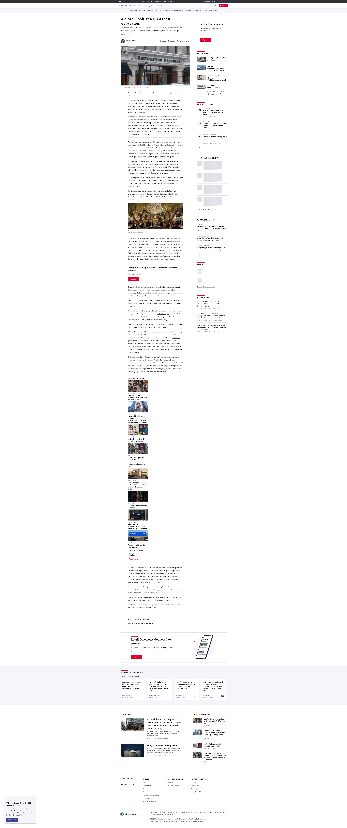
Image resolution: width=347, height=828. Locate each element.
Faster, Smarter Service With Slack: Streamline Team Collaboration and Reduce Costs (211, 327)
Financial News (197, 10)
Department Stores (177, 10)
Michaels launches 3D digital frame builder (212, 745)
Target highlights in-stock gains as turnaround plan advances (211, 249)
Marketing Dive (157, 1)
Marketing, (139, 623)
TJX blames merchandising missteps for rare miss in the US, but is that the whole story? (216, 89)
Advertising (170, 782)
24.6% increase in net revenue (158, 579)
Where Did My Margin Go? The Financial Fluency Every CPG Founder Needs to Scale (212, 304)
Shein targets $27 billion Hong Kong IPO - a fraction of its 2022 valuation (212, 227)
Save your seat (12, 819)
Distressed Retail (165, 10)
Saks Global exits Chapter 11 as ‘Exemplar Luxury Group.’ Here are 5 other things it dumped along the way (164, 724)
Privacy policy (154, 821)
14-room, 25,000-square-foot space (163, 180)
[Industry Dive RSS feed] (133, 785)
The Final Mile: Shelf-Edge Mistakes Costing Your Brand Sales (215, 112)
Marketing (142, 10)
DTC (156, 10)
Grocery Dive (149, 1)
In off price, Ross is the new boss (216, 59)
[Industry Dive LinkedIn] (122, 785)
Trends (205, 10)
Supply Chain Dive (167, 1)
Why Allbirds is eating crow (162, 745)
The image (123, 87)
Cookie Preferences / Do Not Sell (192, 821)
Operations (133, 10)
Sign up (224, 5)
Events (153, 6)
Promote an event (209, 287)
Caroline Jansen (131, 40)
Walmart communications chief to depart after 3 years (216, 68)
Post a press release (209, 209)
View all (199, 147)
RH (136, 232)
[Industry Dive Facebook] (126, 785)
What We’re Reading (149, 801)
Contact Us (146, 789)
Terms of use (164, 821)
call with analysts (163, 314)
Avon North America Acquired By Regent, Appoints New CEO (210, 239)
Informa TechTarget (181, 812)
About (144, 782)
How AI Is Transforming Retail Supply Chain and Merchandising (215, 139)
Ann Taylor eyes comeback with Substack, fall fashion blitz (214, 721)
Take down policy (174, 821)
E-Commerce (213, 10)
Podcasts (141, 6)
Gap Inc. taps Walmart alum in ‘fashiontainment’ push (216, 78)
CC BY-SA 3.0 (144, 87)
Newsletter (146, 792)
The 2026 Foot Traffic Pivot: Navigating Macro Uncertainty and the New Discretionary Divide (211, 315)
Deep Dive (133, 6)
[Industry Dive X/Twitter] (130, 785)
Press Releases (162, 6)
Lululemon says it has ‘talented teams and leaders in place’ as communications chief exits (215, 756)
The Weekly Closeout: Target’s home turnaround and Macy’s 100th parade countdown (214, 733)
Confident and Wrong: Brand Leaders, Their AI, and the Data (214, 125)
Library (148, 6)
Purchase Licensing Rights (151, 795)
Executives (188, 10)
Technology (149, 10)
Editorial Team (147, 785)
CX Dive (142, 1)
